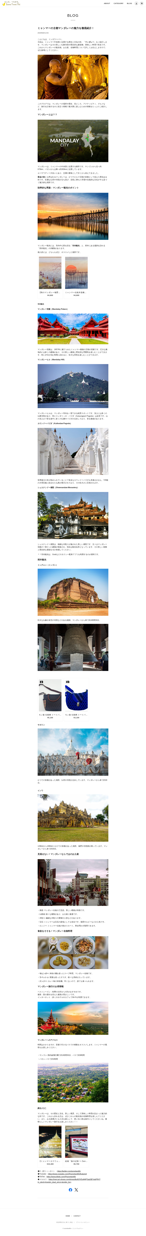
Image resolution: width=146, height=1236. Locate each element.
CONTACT (77, 1216)
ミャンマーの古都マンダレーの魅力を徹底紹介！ (66, 28)
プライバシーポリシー (83, 1222)
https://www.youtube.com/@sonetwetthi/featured (67, 1174)
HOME (68, 1216)
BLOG (129, 3)
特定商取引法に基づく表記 (64, 1222)
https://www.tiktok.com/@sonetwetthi (61, 1177)
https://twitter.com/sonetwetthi (69, 1171)
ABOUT (107, 3)
